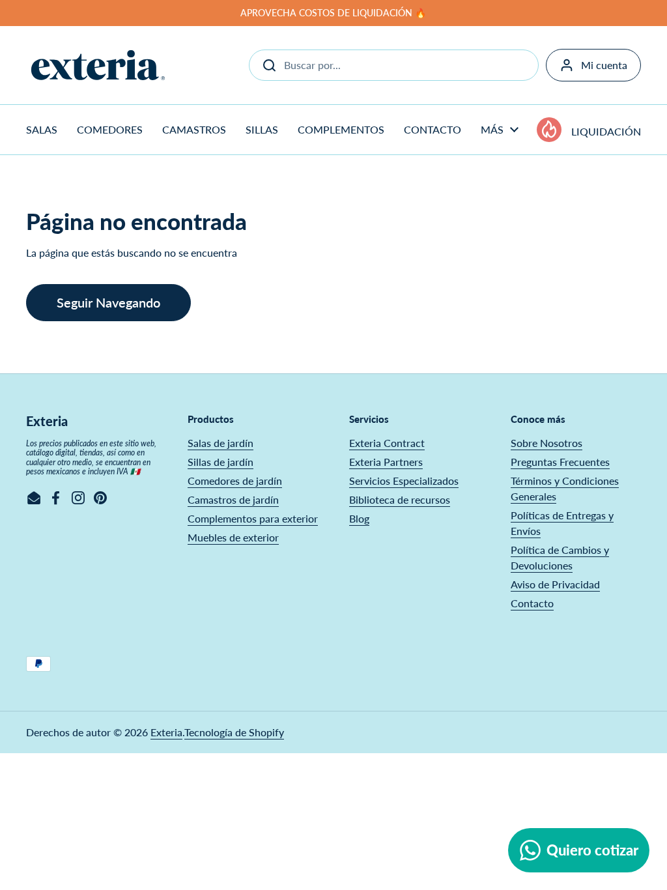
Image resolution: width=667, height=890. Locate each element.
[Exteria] (98, 65)
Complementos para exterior (253, 518)
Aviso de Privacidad (555, 584)
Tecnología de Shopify (234, 732)
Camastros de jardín (233, 499)
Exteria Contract (387, 443)
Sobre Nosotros (546, 443)
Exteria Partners (386, 461)
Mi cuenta (604, 65)
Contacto (532, 603)
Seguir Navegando (108, 302)
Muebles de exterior (233, 537)
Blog (359, 518)
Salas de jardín (220, 443)
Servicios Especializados (404, 480)
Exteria (166, 732)
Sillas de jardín (220, 461)
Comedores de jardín (235, 480)
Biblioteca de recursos (399, 499)
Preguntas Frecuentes (560, 461)
